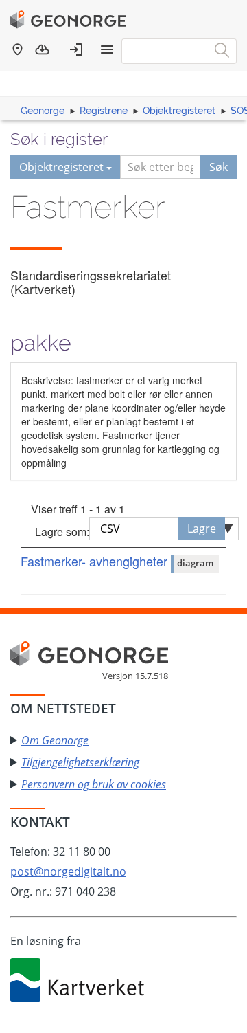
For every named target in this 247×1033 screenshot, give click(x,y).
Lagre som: (62, 532)
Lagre (201, 528)
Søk (218, 167)
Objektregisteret (179, 110)
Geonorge (42, 110)
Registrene (104, 110)
